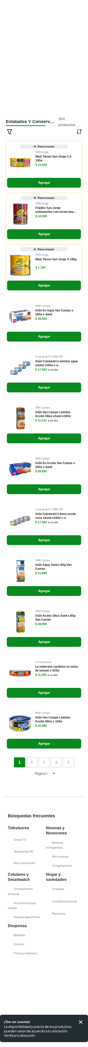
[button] (44, 195)
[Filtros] (9, 162)
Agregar (44, 213)
